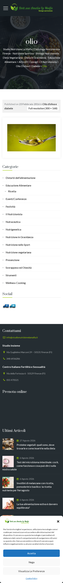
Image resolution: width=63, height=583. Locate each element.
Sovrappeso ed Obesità (19, 267)
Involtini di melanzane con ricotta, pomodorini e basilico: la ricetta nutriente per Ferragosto (28, 487)
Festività (10, 206)
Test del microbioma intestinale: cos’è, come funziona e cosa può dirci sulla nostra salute (30, 466)
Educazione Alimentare (18, 185)
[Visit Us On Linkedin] (12, 305)
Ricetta (12, 191)
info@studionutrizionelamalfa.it (22, 337)
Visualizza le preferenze (31, 571)
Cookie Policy (31, 578)
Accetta (31, 553)
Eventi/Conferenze (16, 198)
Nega (31, 562)
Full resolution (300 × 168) (42, 108)
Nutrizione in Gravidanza (19, 237)
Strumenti (11, 275)
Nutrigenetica (13, 229)
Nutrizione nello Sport (18, 244)
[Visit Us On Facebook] (5, 305)
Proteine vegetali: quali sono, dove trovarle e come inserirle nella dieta (36, 446)
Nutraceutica (13, 221)
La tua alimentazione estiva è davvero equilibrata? (37, 505)
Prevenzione (12, 259)
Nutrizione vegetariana (18, 252)
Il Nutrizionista (14, 214)
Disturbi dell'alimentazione (20, 177)
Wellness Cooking (16, 282)
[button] (58, 521)
